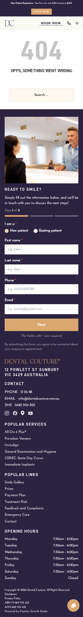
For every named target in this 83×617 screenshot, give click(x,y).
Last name (13, 260)
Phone (10, 280)
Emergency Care (17, 515)
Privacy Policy (12, 598)
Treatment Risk (16, 502)
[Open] (76, 23)
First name (13, 240)
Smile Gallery (14, 482)
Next (41, 325)
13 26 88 (26, 392)
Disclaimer (11, 594)
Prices (9, 489)
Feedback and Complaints (24, 508)
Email (10, 300)
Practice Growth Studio (33, 611)
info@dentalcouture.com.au (39, 399)
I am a (10, 224)
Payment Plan (15, 495)
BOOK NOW (51, 23)
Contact (11, 521)
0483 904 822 (25, 405)
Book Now (41, 11)
